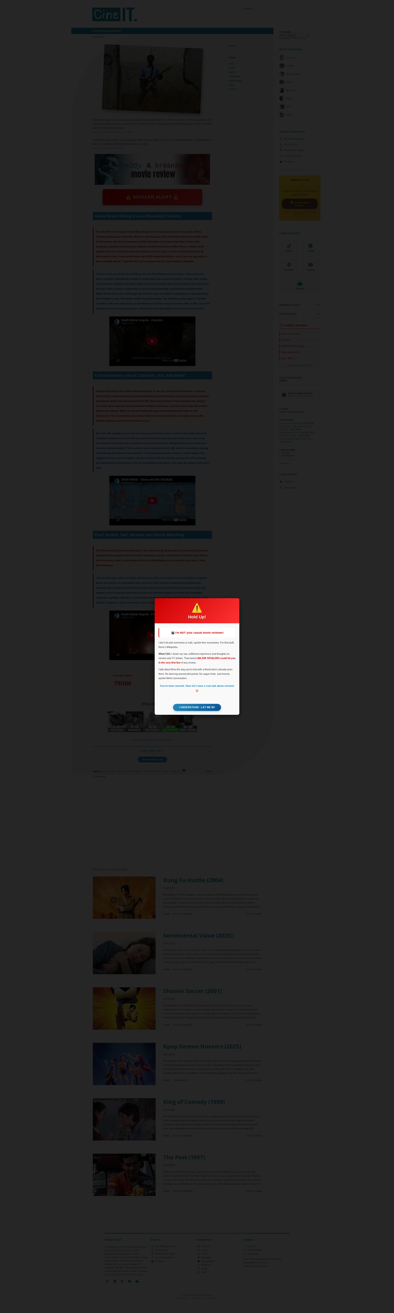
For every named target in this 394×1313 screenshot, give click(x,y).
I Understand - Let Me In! (197, 707)
